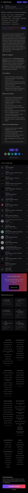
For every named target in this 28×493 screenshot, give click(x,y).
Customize (14, 489)
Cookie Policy (7, 482)
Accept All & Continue (14, 486)
